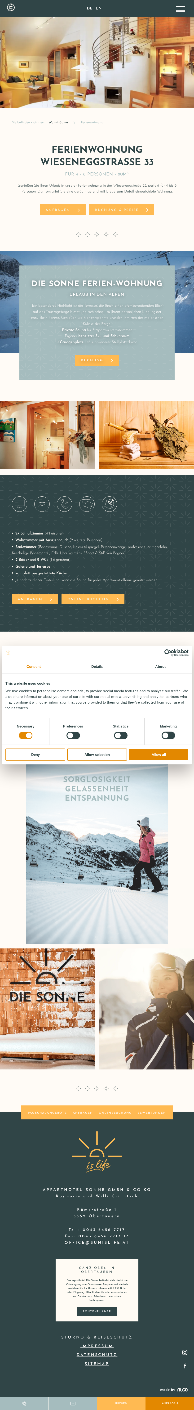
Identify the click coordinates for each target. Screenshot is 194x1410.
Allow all (159, 754)
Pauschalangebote (47, 1113)
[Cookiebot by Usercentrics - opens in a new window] (168, 652)
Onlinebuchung (115, 1113)
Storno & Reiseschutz (96, 1337)
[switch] (73, 735)
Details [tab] (97, 667)
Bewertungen (152, 1113)
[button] (180, 8)
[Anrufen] (24, 1403)
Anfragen (170, 1403)
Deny (35, 754)
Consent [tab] (33, 667)
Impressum (97, 1346)
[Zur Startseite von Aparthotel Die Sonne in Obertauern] (97, 1150)
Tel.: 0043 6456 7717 (97, 1230)
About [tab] (160, 667)
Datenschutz (97, 1355)
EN (99, 8)
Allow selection (97, 754)
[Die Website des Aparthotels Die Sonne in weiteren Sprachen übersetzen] (11, 8)
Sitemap (97, 1364)
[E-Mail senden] (72, 1403)
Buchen (121, 1403)
